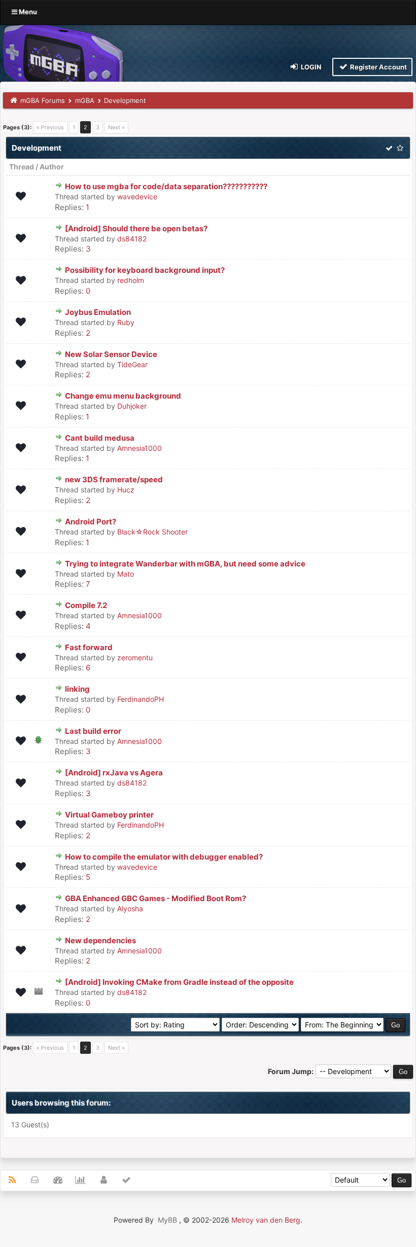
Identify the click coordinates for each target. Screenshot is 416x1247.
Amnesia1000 (139, 448)
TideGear (132, 364)
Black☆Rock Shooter (152, 531)
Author (52, 166)
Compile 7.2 (86, 605)
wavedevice (137, 196)
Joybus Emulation (98, 312)
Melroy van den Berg (265, 1220)
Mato (125, 573)
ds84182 (132, 238)
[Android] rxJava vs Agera (114, 772)
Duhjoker (132, 406)
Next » (116, 127)
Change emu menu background (123, 396)
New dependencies (100, 940)
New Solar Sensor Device (111, 354)
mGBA (84, 100)
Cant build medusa (99, 438)
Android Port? (90, 521)
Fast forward (89, 647)
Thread (21, 166)
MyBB (167, 1220)
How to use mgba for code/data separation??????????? (166, 186)
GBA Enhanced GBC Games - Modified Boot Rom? (155, 898)
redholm (130, 280)
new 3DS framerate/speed (114, 479)
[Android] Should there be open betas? (136, 228)
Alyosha (130, 908)
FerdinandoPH (140, 699)
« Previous (50, 127)
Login (310, 67)
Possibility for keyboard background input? (145, 270)
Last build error (93, 731)
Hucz (125, 489)
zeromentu (135, 657)
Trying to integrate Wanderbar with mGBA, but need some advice (185, 563)
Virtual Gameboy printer (109, 815)
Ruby (125, 322)
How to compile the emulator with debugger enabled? (164, 857)
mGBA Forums (42, 100)
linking (77, 689)
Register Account (378, 67)
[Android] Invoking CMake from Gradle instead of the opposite (179, 982)
